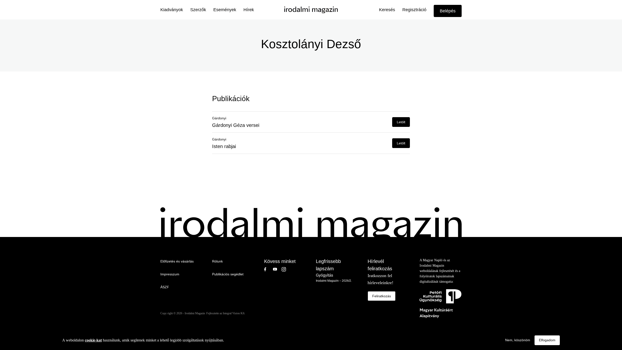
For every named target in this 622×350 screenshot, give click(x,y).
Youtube (277, 269)
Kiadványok (171, 9)
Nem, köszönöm (517, 340)
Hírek (248, 9)
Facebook (268, 269)
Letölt (401, 122)
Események (224, 9)
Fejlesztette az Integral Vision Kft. (225, 313)
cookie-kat (93, 340)
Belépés (448, 11)
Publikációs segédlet (227, 274)
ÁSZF (164, 287)
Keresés (387, 9)
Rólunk (217, 261)
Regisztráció (414, 9)
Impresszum (169, 274)
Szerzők (198, 9)
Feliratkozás (381, 296)
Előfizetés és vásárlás (177, 261)
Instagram (286, 269)
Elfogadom (547, 340)
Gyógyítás (324, 275)
